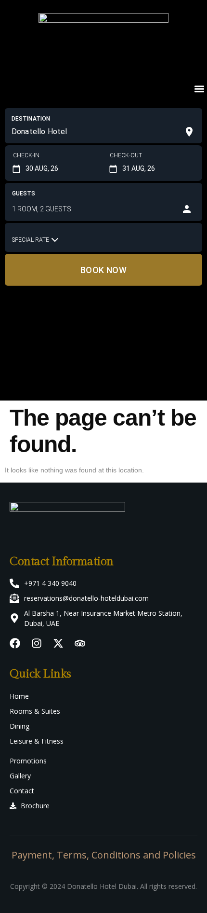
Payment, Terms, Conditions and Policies (104, 854)
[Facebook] (15, 643)
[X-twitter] (58, 643)
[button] (199, 89)
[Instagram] (36, 643)
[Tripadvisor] (80, 643)
